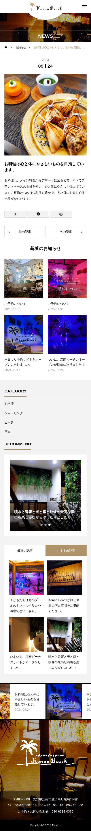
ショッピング (13, 413)
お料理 (9, 403)
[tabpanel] (45, 495)
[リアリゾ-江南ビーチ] (45, 6)
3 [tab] (49, 525)
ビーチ (9, 422)
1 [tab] (41, 525)
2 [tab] (45, 525)
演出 (7, 431)
